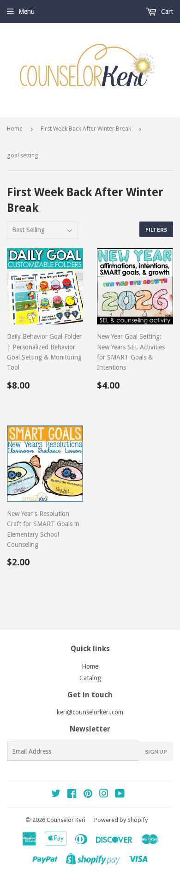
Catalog (90, 678)
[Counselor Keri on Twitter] (55, 794)
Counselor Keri (66, 819)
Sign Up (156, 751)
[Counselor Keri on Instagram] (103, 794)
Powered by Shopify (121, 819)
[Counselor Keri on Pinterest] (88, 794)
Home (15, 128)
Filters (156, 229)
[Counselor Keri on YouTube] (120, 794)
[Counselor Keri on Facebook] (72, 794)
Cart (166, 11)
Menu (26, 11)
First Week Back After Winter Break (86, 128)
